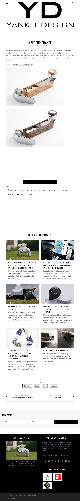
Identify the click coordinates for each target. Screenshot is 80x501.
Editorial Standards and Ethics (51, 455)
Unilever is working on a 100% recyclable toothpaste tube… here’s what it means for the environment (20, 354)
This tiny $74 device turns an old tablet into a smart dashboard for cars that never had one (57, 265)
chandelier (27, 386)
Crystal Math (57, 396)
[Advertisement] (40, 33)
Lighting (54, 386)
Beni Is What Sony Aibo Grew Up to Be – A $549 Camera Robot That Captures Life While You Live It (22, 265)
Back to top (11, 498)
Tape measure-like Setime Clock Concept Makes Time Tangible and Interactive (56, 309)
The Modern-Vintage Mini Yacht (55, 350)
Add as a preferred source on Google (41, 182)
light (45, 386)
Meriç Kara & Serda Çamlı (23, 65)
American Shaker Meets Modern (23, 396)
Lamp (37, 386)
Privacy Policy (65, 455)
